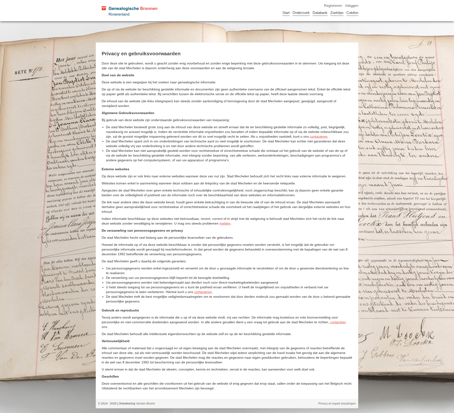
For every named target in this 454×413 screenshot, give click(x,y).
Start (286, 13)
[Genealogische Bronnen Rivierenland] (129, 10)
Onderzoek (301, 13)
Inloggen (351, 6)
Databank (320, 13)
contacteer (338, 322)
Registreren (333, 6)
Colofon (352, 13)
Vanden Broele (145, 403)
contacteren (318, 136)
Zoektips (337, 13)
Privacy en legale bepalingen (337, 403)
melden (225, 223)
